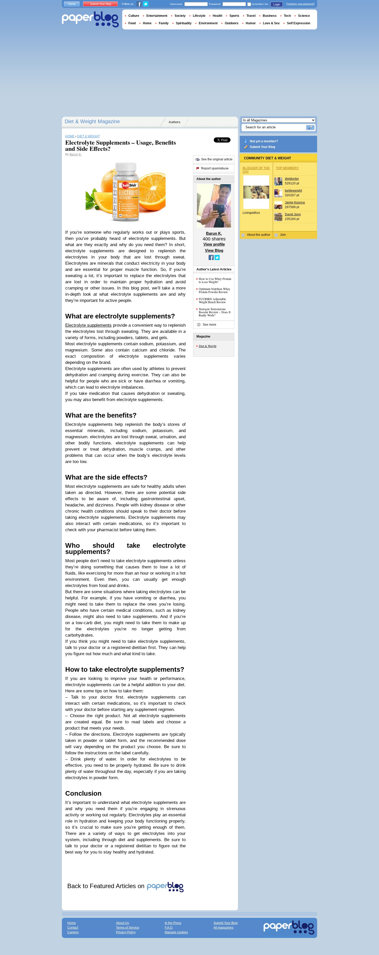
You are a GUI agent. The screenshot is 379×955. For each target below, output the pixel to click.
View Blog (214, 250)
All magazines (223, 927)
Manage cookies (176, 932)
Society (180, 16)
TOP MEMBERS (287, 168)
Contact (72, 927)
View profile (214, 244)
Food (132, 23)
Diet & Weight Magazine (92, 121)
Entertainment (156, 16)
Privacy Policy (126, 932)
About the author (258, 235)
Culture (133, 16)
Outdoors (231, 23)
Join (283, 235)
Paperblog (90, 19)
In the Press (173, 923)
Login (276, 4)
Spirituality (184, 23)
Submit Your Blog (262, 147)
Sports (234, 16)
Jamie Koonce (295, 202)
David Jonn (293, 214)
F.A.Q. (169, 927)
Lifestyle (199, 16)
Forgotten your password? (300, 4)
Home (72, 3)
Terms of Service (127, 927)
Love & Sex (271, 23)
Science (304, 16)
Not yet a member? (264, 141)
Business (270, 16)
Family (164, 23)
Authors (174, 122)
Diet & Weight (207, 346)
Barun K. (76, 154)
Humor (251, 23)
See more (209, 324)
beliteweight (293, 190)
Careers (73, 932)
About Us (122, 923)
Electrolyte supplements (88, 325)
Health (217, 16)
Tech (287, 16)
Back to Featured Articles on (106, 885)
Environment (208, 23)
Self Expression (298, 23)
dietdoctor (292, 179)
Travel (251, 16)
